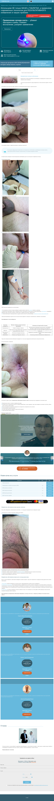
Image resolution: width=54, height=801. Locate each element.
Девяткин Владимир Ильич (27, 699)
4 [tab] (43, 16)
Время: (24, 777)
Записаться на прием (27, 632)
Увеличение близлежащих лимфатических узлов (10, 513)
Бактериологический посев (7, 584)
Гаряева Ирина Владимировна (25, 616)
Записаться (7, 29)
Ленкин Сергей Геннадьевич (27, 657)
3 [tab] (42, 16)
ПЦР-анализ (5, 589)
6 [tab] (46, 16)
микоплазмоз (44, 311)
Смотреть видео (27, 434)
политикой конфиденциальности (41, 785)
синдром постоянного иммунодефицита (41, 313)
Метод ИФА (4, 583)
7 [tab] (47, 16)
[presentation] (40, 725)
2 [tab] (41, 16)
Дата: (24, 774)
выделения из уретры (21, 571)
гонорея (30, 310)
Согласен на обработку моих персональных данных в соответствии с (27, 785)
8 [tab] (48, 16)
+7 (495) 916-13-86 (5, 1)
